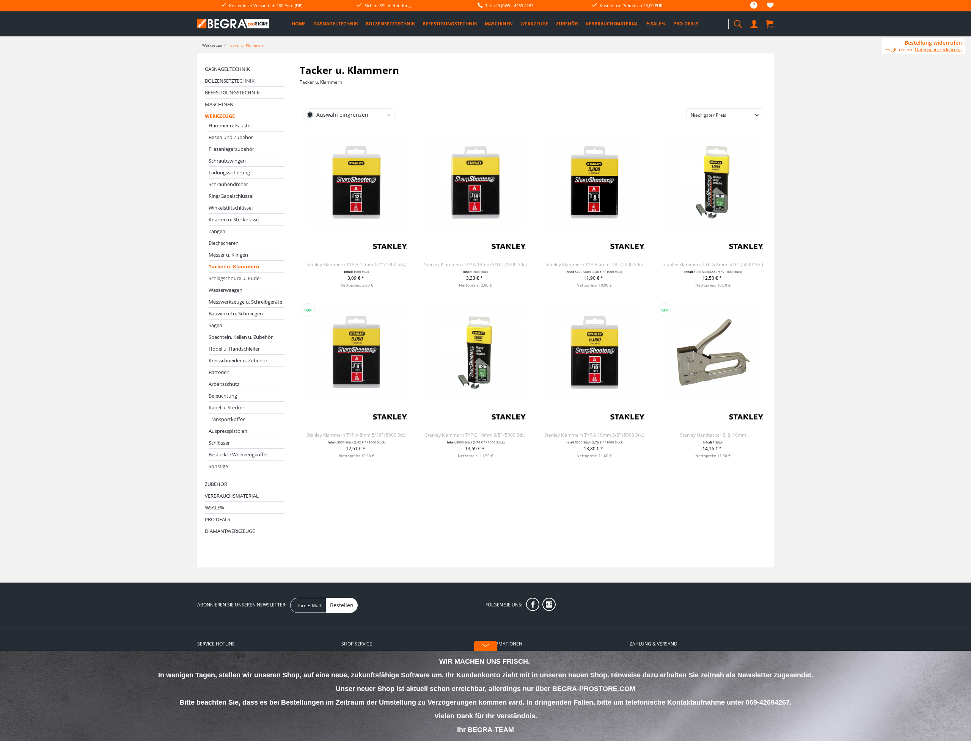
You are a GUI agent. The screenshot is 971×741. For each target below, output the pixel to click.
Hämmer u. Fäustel (230, 125)
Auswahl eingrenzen (342, 114)
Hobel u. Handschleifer (234, 348)
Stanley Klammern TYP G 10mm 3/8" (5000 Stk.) (475, 435)
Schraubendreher (228, 184)
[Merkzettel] (770, 6)
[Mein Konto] (754, 22)
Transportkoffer (227, 419)
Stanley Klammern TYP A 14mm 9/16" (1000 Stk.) (475, 264)
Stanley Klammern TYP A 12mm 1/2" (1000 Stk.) (356, 264)
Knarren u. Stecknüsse (234, 219)
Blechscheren (224, 243)
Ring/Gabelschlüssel (231, 196)
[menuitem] (750, 5)
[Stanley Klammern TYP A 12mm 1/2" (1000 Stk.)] (356, 182)
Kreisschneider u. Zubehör (238, 360)
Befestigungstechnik (232, 92)
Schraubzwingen (227, 160)
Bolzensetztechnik (230, 80)
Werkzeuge (220, 116)
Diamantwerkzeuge (230, 531)
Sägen (215, 325)
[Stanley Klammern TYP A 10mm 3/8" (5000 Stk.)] (594, 352)
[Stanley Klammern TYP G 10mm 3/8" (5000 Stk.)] (475, 352)
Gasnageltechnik (227, 69)
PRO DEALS (217, 519)
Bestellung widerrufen (933, 42)
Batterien (219, 372)
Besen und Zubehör (231, 137)
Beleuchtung (223, 395)
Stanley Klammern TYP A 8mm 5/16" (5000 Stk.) (356, 435)
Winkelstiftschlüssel (231, 207)
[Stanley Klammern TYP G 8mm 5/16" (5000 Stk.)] (713, 182)
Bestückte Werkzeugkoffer (238, 454)
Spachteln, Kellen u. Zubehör (241, 337)
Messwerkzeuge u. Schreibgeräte (245, 301)
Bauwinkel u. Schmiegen (236, 313)
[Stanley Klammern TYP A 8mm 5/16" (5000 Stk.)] (356, 352)
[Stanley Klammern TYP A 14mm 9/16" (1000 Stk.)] (475, 182)
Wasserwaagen (225, 290)
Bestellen (342, 605)
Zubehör (216, 484)
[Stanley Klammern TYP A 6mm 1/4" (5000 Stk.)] (594, 182)
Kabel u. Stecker (226, 407)
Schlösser (219, 442)
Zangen (217, 231)
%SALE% (214, 507)
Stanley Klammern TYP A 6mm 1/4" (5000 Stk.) (594, 264)
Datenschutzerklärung (938, 49)
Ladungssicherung (229, 172)
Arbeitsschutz (224, 384)
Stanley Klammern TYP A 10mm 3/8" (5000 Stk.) (594, 435)
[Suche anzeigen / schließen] (737, 22)
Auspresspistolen (228, 431)
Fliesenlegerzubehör (231, 149)
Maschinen (219, 104)
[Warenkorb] (770, 23)
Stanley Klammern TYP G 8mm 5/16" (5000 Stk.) (713, 264)
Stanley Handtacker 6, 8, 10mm (713, 435)
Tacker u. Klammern (234, 266)
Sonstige (218, 466)
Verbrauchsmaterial (232, 495)
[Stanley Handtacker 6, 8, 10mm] (713, 352)
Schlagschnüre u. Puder (235, 278)
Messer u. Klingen (228, 254)
